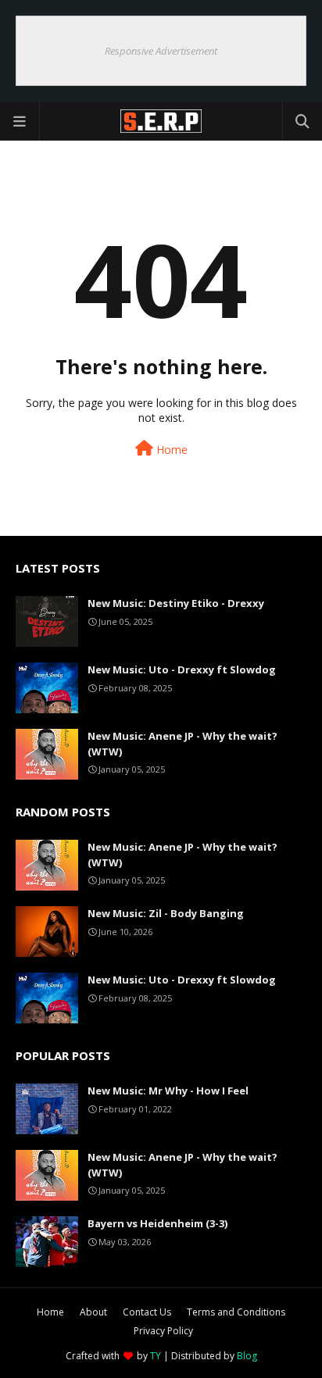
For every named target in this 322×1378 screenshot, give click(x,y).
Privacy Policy (163, 1330)
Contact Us (147, 1312)
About (93, 1312)
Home (170, 449)
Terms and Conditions (236, 1312)
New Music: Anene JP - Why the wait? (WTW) (182, 744)
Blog (247, 1355)
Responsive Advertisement (161, 51)
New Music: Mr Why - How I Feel (168, 1090)
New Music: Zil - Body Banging (166, 913)
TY (155, 1355)
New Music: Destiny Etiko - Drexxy (176, 603)
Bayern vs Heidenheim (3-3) (157, 1223)
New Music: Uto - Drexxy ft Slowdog (182, 669)
